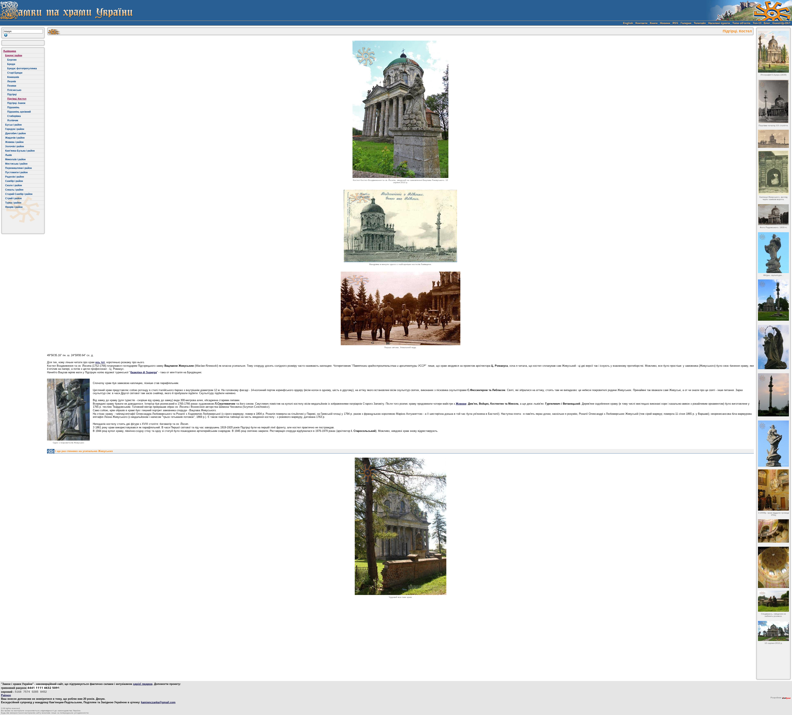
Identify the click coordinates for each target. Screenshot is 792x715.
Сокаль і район (14, 189)
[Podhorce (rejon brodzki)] (773, 567)
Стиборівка (14, 116)
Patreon (6, 695)
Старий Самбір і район (18, 194)
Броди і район (13, 55)
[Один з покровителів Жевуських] (68, 410)
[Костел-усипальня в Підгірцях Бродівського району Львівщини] (773, 139)
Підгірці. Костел (16, 98)
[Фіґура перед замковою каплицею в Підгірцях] (773, 300)
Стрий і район (13, 198)
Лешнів (11, 81)
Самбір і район (14, 181)
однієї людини (142, 684)
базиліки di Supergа (143, 372)
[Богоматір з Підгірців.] (773, 252)
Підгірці (11, 94)
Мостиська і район (16, 163)
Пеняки (11, 85)
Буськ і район (13, 124)
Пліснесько (14, 90)
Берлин (11, 59)
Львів (8, 155)
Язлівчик (12, 120)
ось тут (100, 362)
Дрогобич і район (15, 133)
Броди (11, 64)
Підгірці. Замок (16, 103)
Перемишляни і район (18, 168)
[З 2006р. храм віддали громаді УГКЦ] (773, 490)
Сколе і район (13, 185)
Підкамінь (13, 107)
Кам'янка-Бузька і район (20, 150)
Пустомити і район (16, 172)
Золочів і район (14, 146)
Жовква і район (14, 142)
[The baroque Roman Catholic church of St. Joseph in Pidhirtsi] (773, 52)
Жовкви (461, 403)
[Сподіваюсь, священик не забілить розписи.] (773, 601)
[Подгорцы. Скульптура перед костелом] (773, 394)
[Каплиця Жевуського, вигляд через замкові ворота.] (773, 173)
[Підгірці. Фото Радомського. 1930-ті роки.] (773, 214)
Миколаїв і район (15, 159)
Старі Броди (14, 72)
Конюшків (13, 77)
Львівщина (9, 51)
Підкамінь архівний (19, 111)
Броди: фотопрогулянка (22, 68)
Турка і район (13, 202)
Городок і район (14, 129)
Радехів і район (14, 176)
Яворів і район (13, 207)
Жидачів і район (15, 137)
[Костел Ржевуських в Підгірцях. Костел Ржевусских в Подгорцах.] (400, 109)
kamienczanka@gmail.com (158, 702)
